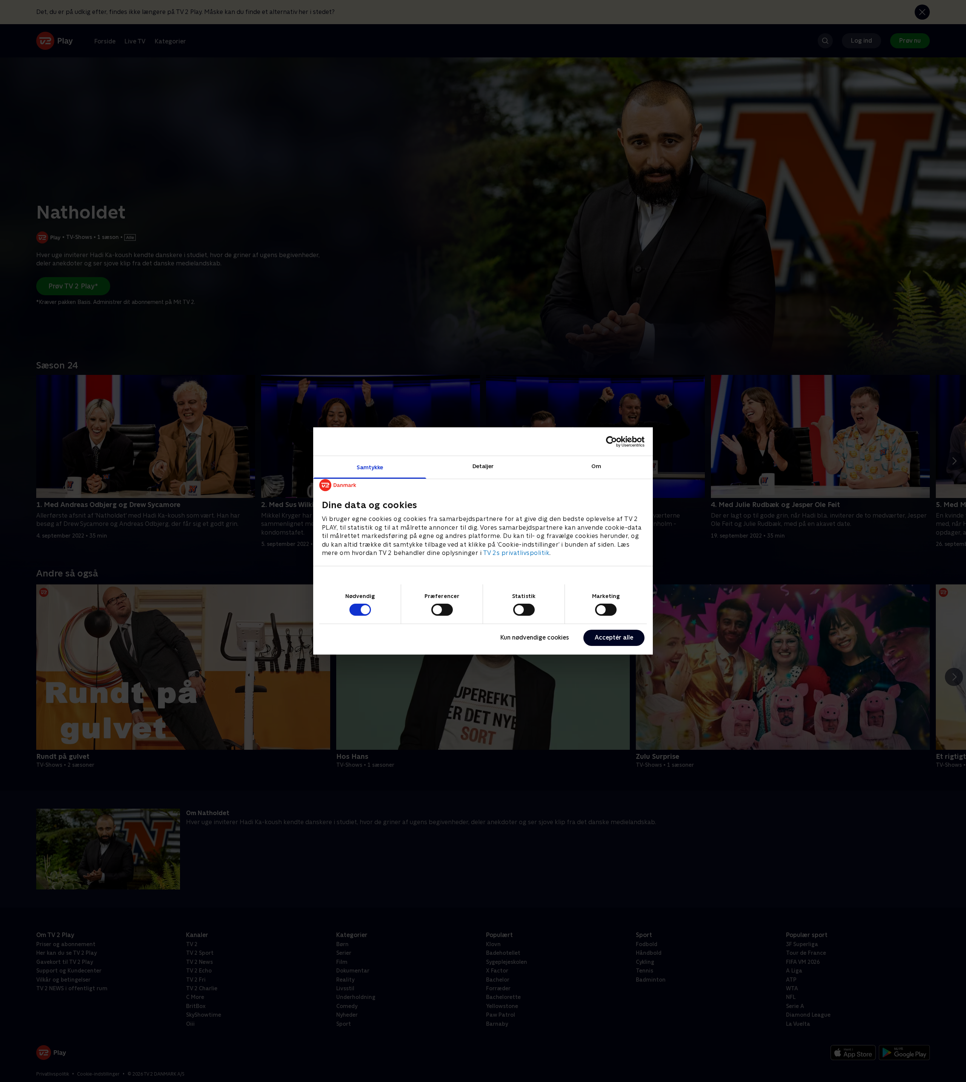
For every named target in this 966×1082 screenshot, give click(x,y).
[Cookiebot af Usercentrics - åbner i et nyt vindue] (611, 441)
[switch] (442, 610)
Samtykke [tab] (370, 467)
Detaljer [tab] (483, 466)
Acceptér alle (614, 637)
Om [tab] (596, 466)
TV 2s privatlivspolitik (516, 552)
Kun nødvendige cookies (534, 637)
